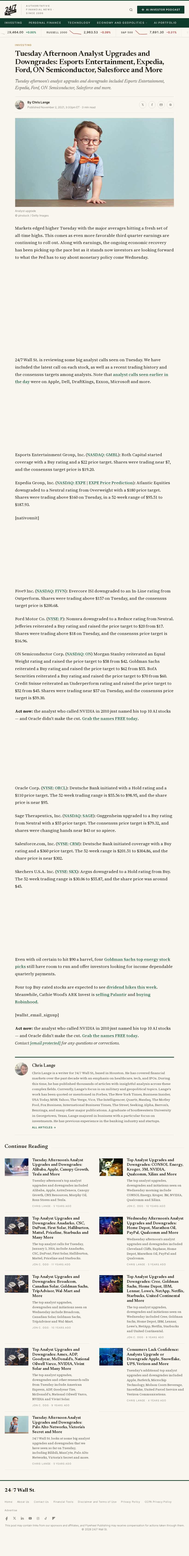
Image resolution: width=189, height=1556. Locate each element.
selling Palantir (111, 994)
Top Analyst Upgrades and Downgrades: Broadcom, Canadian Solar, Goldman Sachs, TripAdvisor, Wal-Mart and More (60, 1286)
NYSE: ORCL (54, 788)
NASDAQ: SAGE (78, 816)
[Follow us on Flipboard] (54, 1518)
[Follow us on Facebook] (7, 1518)
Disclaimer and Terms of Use (97, 1501)
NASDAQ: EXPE (71, 483)
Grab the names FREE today (110, 718)
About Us (23, 1501)
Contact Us (41, 1501)
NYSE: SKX (66, 871)
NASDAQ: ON (79, 654)
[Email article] (161, 104)
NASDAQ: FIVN (50, 591)
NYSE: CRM (68, 844)
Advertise (11, 1510)
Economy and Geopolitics (120, 22)
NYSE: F (55, 619)
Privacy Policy (130, 1501)
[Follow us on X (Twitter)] (14, 1518)
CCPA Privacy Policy (158, 1501)
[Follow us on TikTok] (46, 1518)
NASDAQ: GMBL (102, 455)
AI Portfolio (165, 22)
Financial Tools (63, 1501)
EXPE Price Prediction (111, 483)
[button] (131, 10)
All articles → (44, 1127)
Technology (79, 22)
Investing (13, 22)
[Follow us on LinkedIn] (22, 1518)
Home (8, 1501)
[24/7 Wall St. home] (11, 9)
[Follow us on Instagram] (38, 1518)
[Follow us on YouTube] (30, 1518)
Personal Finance (45, 22)
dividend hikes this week (131, 987)
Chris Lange (41, 102)
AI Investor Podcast (163, 9)
